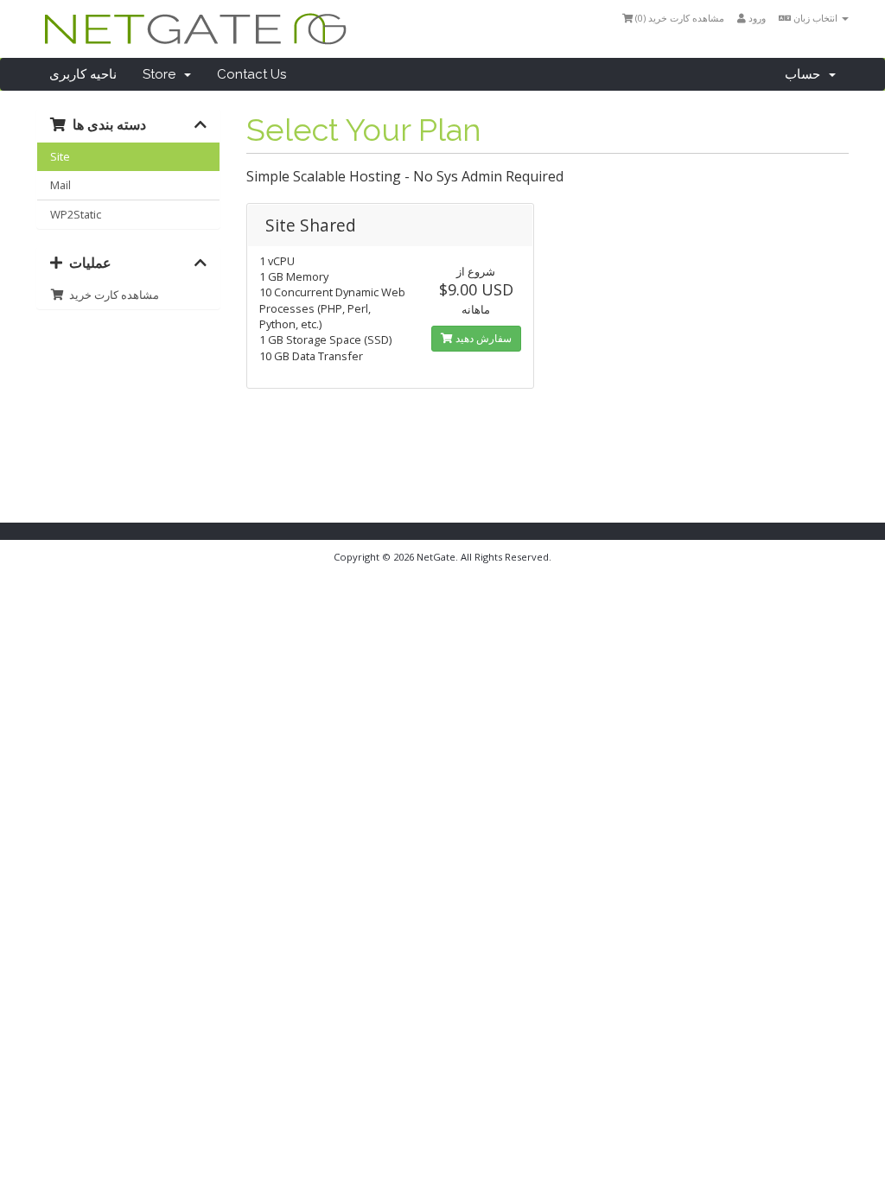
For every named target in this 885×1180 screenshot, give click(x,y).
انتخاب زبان (815, 17)
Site (60, 156)
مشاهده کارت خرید (111, 294)
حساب (806, 74)
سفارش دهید (482, 338)
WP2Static (75, 214)
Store (162, 74)
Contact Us (251, 74)
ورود (756, 17)
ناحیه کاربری (83, 74)
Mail (60, 185)
